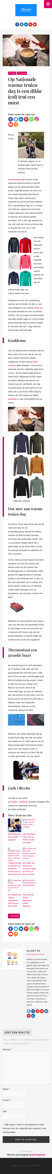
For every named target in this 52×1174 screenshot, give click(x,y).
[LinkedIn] (26, 24)
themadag (15, 916)
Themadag (22, 73)
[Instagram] (22, 24)
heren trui (38, 308)
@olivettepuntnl (37, 1154)
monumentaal (14, 179)
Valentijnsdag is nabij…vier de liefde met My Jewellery (29, 838)
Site (4, 1111)
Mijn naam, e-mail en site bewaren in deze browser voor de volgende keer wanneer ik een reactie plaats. (24, 1128)
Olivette (33, 950)
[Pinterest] (30, 24)
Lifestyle (12, 73)
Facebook (23, 802)
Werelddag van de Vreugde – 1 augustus (14, 837)
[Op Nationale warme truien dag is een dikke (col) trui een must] (26, 50)
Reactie (7, 1049)
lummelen (12, 399)
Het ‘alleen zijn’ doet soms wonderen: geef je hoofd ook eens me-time (29, 868)
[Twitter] (15, 119)
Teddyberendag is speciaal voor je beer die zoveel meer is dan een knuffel (14, 868)
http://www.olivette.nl (35, 954)
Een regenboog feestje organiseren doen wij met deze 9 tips (14, 900)
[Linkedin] (21, 119)
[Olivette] (26, 10)
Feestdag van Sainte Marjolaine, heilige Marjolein (28, 900)
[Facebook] (17, 24)
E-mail (6, 1100)
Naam (6, 1089)
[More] (15, 124)
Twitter (14, 802)
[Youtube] (35, 24)
